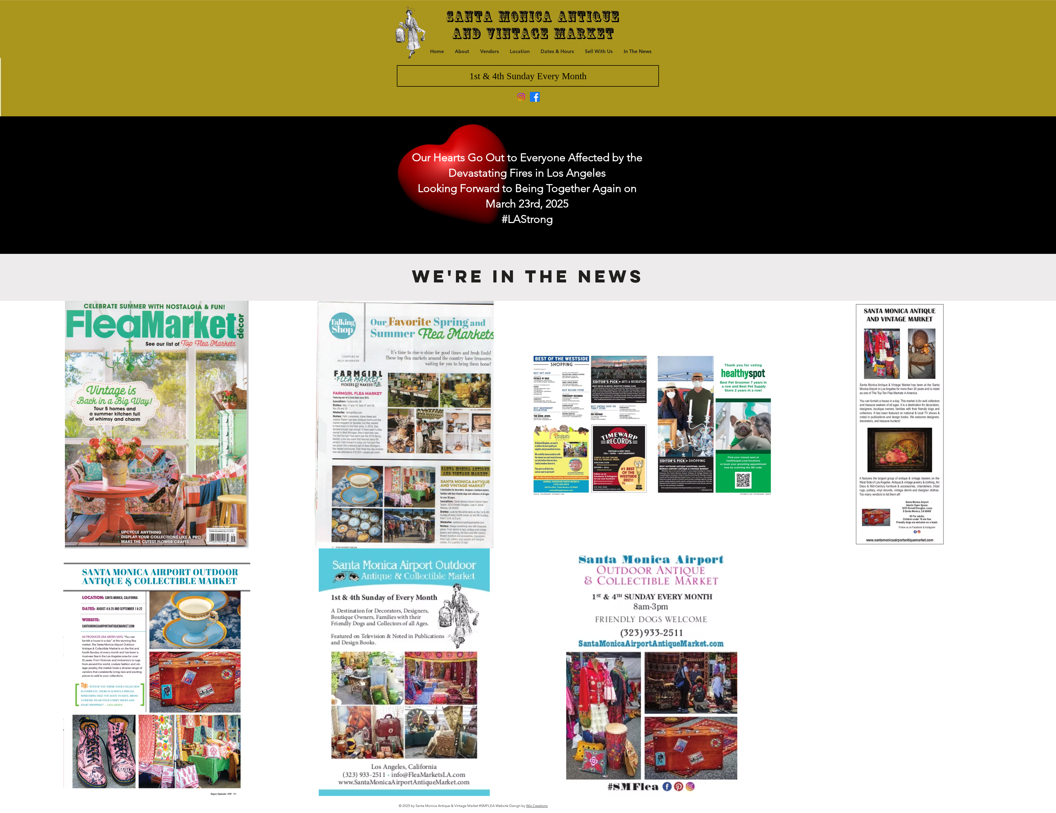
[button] (637, 51)
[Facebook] (535, 97)
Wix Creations (537, 806)
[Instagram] (521, 97)
